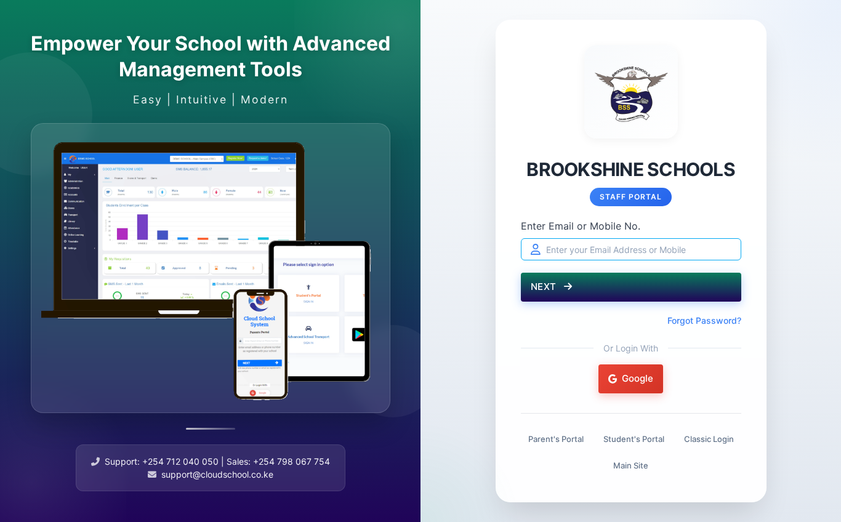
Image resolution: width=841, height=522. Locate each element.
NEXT (545, 286)
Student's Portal (633, 439)
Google (637, 378)
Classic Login (709, 439)
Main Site (630, 465)
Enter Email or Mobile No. (580, 226)
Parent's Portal (556, 439)
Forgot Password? (704, 320)
